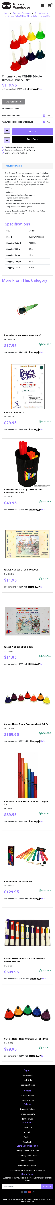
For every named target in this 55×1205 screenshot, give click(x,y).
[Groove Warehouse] (16, 5)
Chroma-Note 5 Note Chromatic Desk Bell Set (26, 1038)
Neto (50, 1199)
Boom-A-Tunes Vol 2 (14, 412)
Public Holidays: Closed (27, 1165)
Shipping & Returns (28, 1109)
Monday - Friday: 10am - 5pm (27, 1150)
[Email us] (22, 1192)
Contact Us (27, 1127)
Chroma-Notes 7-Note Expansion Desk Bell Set (26, 724)
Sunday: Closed (27, 1160)
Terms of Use (27, 1119)
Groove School (27, 1095)
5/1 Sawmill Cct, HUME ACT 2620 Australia (27, 1170)
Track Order (27, 1080)
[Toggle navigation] (42, 6)
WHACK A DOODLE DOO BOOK (18, 647)
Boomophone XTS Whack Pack (19, 881)
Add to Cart (32, 131)
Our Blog (27, 1137)
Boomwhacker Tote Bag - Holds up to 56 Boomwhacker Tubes (23, 491)
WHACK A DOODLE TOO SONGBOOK (21, 569)
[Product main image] (27, 46)
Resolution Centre (27, 1085)
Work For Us (27, 1142)
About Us (27, 1132)
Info (40, 89)
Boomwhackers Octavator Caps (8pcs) (22, 335)
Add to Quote (32, 139)
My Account (28, 1075)
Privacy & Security (27, 1114)
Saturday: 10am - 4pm (27, 1155)
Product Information (13, 166)
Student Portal (27, 1100)
